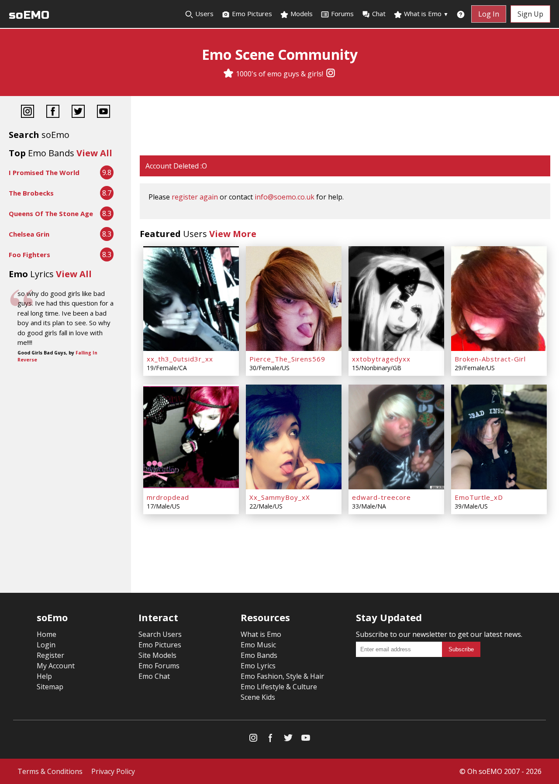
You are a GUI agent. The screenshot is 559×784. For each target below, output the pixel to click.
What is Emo (425, 13)
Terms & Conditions (50, 771)
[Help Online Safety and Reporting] (460, 14)
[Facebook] (52, 112)
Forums (342, 13)
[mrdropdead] (191, 437)
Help (44, 676)
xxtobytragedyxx (381, 358)
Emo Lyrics (258, 666)
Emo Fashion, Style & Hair (282, 676)
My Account (56, 666)
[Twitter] (78, 112)
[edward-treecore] (396, 437)
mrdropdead (168, 497)
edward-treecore (381, 497)
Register (50, 655)
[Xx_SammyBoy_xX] (294, 437)
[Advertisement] (345, 126)
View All (94, 153)
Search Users (160, 634)
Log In (488, 14)
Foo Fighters (29, 254)
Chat (379, 13)
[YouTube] (103, 112)
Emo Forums (158, 666)
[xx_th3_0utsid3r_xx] (191, 298)
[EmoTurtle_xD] (499, 437)
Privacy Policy (113, 771)
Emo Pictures (251, 13)
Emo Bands (259, 655)
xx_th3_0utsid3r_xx (180, 358)
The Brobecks (31, 193)
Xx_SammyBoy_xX (279, 497)
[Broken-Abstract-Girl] (499, 298)
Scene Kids (258, 697)
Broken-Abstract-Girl (490, 358)
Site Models (157, 655)
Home (46, 634)
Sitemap (50, 686)
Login (46, 645)
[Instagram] (330, 74)
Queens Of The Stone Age (51, 213)
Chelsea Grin (29, 234)
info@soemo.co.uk (284, 197)
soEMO (29, 15)
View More (232, 234)
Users (203, 13)
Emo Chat (154, 676)
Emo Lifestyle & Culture (279, 686)
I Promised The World (44, 172)
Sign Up (530, 14)
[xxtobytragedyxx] (396, 298)
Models (301, 13)
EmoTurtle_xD (479, 497)
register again (195, 197)
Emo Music (258, 645)
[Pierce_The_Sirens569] (294, 298)
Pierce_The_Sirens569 (287, 358)
